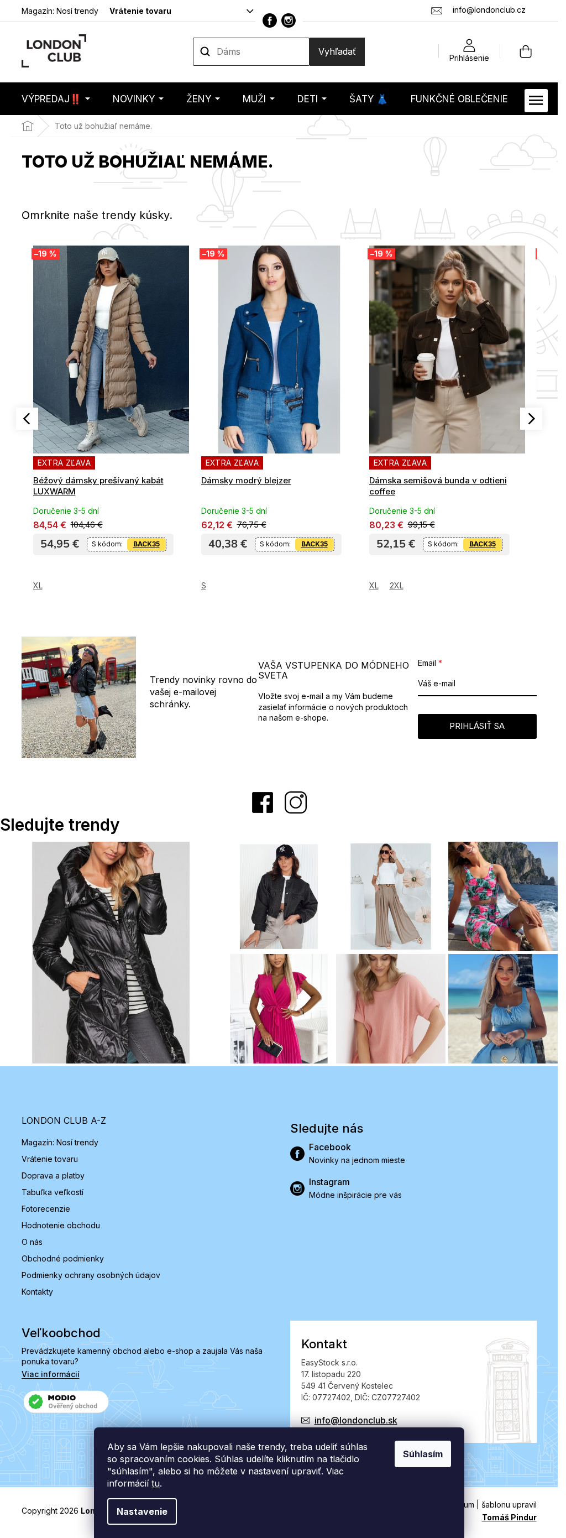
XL (209, 585)
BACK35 (150, 544)
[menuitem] (56, 98)
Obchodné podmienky (63, 1258)
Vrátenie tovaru (140, 10)
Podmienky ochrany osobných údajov (91, 1275)
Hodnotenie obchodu (61, 1225)
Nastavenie (142, 1511)
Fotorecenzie (46, 1208)
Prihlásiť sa (477, 726)
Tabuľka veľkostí (52, 1192)
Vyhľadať (337, 51)
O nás (32, 1242)
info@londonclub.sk (356, 1420)
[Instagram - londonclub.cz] (288, 20)
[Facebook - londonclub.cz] (270, 20)
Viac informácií (51, 1374)
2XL (232, 585)
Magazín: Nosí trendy (60, 10)
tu (155, 1483)
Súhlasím (423, 1453)
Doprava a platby (53, 1175)
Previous (27, 419)
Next (531, 419)
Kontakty (37, 1291)
